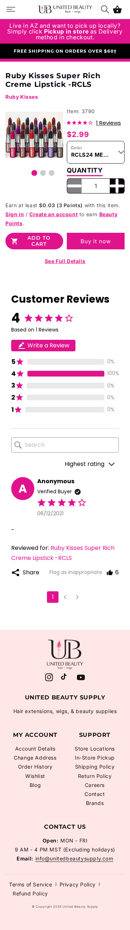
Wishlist (35, 776)
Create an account (53, 214)
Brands (95, 803)
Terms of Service (30, 884)
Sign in (14, 214)
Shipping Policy (95, 767)
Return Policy (95, 776)
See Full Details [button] (65, 261)
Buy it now (96, 241)
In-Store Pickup (95, 758)
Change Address (35, 758)
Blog (35, 785)
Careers (95, 785)
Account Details (35, 749)
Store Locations (95, 749)
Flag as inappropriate (75, 572)
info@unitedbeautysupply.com (74, 858)
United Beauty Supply (80, 906)
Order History (35, 767)
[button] (117, 9)
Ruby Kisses (21, 97)
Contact (94, 794)
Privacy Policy (78, 884)
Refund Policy (30, 893)
